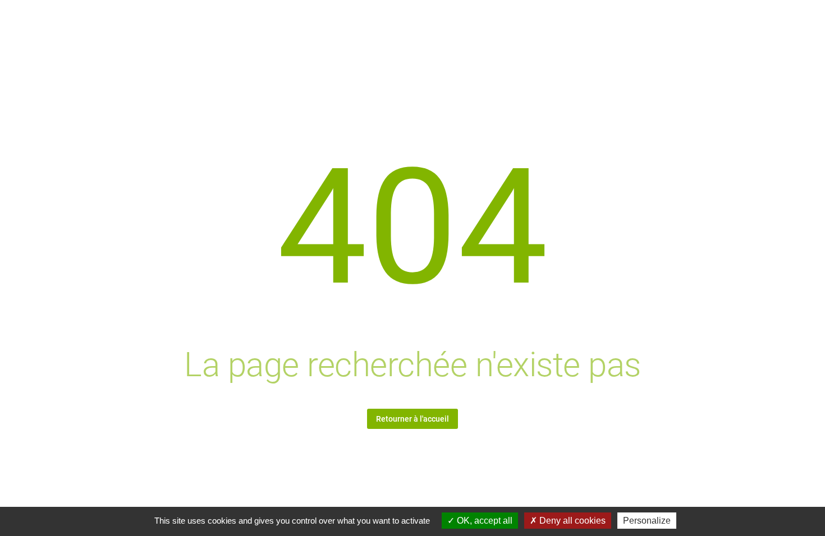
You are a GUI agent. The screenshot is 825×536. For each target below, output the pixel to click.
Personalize (647, 520)
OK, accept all (483, 520)
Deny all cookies (571, 520)
